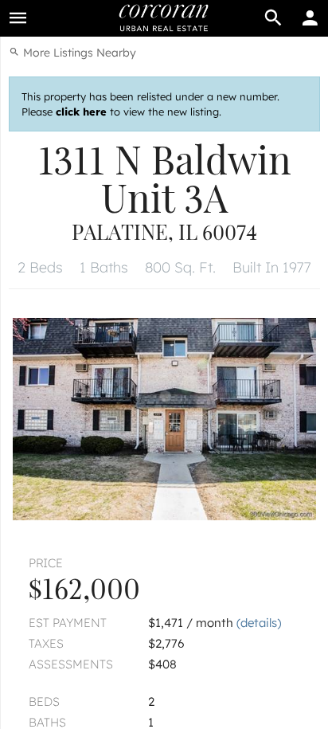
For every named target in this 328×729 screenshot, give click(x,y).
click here (81, 111)
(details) (258, 622)
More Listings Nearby (78, 52)
